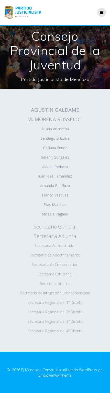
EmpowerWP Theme (55, 375)
